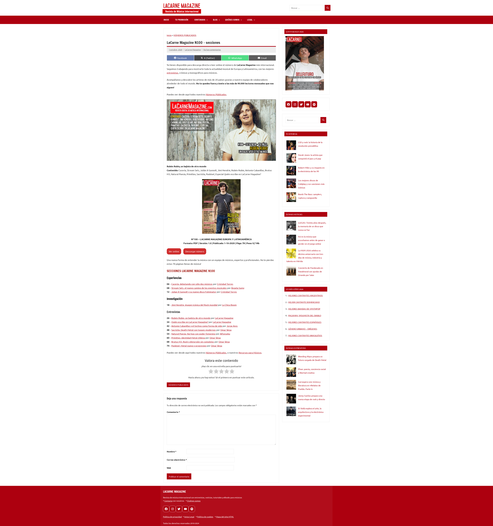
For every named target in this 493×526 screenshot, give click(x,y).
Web (169, 467)
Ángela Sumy (237, 288)
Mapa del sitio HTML (225, 516)
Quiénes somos (194, 501)
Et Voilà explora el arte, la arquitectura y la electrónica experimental (310, 412)
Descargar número (194, 251)
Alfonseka (225, 333)
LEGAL (250, 19)
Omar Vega (225, 330)
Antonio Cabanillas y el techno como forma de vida (196, 326)
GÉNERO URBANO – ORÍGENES (302, 328)
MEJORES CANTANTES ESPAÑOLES (304, 322)
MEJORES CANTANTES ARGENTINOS (305, 295)
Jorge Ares (232, 326)
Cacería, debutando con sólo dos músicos (191, 284)
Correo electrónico (177, 459)
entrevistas (172, 72)
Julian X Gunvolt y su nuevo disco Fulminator (193, 291)
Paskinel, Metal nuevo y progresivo (188, 345)
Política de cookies (205, 516)
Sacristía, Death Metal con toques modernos (193, 330)
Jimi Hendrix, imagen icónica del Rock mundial (194, 304)
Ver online (174, 251)
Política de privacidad (172, 516)
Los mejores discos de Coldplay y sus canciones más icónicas (311, 184)
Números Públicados (216, 94)
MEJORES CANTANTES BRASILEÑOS (305, 335)
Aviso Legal (189, 516)
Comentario (173, 412)
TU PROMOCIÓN (181, 19)
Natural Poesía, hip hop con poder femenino (193, 333)
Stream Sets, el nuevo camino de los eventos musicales (199, 288)
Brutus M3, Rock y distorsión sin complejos (192, 341)
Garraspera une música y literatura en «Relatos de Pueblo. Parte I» (309, 385)
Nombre (171, 451)
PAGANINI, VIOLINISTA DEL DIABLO (304, 315)
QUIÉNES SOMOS (232, 19)
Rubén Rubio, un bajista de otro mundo (190, 318)
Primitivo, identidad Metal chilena (188, 337)
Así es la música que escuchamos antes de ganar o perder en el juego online (311, 240)
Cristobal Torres (225, 284)
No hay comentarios (212, 49)
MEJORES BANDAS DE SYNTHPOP (304, 308)
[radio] (210, 372)
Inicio (169, 35)
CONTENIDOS (199, 19)
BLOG (215, 19)
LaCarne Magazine (193, 49)
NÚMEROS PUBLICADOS (185, 35)
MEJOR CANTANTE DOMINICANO (304, 302)
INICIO (166, 19)
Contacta (168, 501)
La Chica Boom (229, 304)
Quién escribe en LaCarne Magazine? (189, 322)
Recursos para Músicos (250, 352)
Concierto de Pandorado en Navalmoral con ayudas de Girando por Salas (310, 271)
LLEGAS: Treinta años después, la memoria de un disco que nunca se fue (312, 226)
